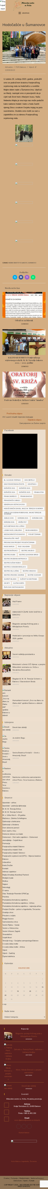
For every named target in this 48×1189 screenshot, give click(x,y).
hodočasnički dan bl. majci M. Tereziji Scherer (23, 508)
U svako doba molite (10, 944)
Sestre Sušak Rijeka (12, 563)
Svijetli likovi (7, 937)
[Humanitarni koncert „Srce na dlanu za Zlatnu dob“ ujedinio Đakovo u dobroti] (6, 703)
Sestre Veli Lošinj (11, 571)
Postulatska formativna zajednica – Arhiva (18, 903)
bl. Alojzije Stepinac (12, 480)
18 (18, 991)
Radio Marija (9, 546)
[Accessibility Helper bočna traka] (3, 3)
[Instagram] (24, 1126)
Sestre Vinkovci (29, 571)
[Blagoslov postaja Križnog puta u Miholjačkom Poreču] (6, 626)
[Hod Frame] (6, 602)
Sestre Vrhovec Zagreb (14, 575)
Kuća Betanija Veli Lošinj (14, 526)
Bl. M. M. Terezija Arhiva (11, 809)
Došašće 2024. (9, 492)
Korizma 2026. (9, 522)
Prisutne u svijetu (8, 916)
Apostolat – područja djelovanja (14, 806)
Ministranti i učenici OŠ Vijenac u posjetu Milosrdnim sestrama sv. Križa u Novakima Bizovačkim (28, 667)
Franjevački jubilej (12, 500)
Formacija (6, 843)
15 (42, 987)
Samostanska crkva (10, 922)
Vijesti (31, 67)
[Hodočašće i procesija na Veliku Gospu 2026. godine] (6, 638)
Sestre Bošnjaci (11, 550)
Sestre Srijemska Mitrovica (15, 559)
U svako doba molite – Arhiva (13, 947)
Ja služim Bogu (18, 738)
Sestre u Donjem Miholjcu (15, 567)
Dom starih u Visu (9, 831)
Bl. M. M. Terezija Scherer (12, 812)
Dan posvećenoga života (14, 484)
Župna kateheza (8, 956)
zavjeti (7, 583)
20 (30, 991)
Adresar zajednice (9, 872)
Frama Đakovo (26, 496)
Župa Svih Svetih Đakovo (14, 587)
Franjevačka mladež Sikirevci (13, 853)
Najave (5, 884)
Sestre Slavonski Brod (28, 555)
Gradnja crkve (7, 912)
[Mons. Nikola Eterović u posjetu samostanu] (8, 1072)
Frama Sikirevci (10, 496)
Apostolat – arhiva (9, 803)
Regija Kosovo (8, 919)
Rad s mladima (24, 546)
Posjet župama (34, 534)
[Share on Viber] (27, 277)
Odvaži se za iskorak (24, 320)
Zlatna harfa (18, 583)
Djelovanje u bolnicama (11, 821)
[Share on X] (15, 277)
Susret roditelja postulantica (23, 654)
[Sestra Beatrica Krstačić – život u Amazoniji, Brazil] (6, 755)
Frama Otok (39, 492)
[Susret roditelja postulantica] (6, 655)
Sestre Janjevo (27, 550)
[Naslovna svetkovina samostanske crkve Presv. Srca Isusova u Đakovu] (6, 779)
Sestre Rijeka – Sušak (10, 925)
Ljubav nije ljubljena (13, 530)
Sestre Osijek (9, 555)
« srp (4, 1004)
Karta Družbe (7, 865)
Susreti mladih (10, 579)
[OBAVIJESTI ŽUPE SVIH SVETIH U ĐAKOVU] (6, 614)
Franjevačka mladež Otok (12, 850)
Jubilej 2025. (9, 518)
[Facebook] (18, 1126)
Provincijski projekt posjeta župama (19, 542)
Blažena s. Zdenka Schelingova (14, 818)
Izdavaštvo (6, 862)
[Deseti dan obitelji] (6, 728)
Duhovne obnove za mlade (12, 834)
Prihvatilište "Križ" (11, 538)
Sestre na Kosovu (37, 1178)
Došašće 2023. (25, 488)
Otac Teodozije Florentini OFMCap (15, 894)
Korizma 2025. (37, 518)
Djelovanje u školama (10, 825)
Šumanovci (32, 263)
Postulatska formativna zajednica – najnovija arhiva (21, 906)
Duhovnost (17, 1181)
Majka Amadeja (32, 530)
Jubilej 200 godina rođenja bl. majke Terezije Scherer (22, 513)
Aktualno (9, 67)
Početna (5, 897)
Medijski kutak (7, 878)
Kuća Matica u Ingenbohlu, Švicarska (24, 1161)
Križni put (22, 522)
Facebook (9, 430)
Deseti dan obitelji (19, 727)
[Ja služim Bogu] (6, 739)
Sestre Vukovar (34, 575)
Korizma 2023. (23, 518)
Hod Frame (17, 601)
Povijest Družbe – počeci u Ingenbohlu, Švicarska (21, 909)
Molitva (5, 881)
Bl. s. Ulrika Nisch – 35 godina (13, 815)
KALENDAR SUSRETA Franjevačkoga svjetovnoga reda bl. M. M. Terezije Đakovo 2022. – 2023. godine (24, 360)
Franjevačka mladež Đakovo (13, 847)
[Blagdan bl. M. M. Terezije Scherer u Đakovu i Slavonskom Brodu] (6, 681)
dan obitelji (29, 480)
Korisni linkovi (24, 1133)
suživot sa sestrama (28, 579)
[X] (29, 1126)
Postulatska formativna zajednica (15, 900)
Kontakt (5, 868)
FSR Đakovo (21, 67)
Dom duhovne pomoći (10, 828)
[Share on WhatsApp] (33, 277)
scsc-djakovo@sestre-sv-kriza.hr (27, 1120)
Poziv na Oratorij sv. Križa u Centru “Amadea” (24, 400)
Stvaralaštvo (7, 934)
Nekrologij (6, 887)
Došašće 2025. (25, 492)
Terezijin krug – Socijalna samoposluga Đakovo (20, 941)
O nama (5, 890)
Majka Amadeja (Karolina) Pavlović (15, 875)
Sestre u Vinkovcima (10, 928)
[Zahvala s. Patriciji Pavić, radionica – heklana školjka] (8, 1052)
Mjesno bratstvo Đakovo (17, 263)
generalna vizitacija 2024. (14, 504)
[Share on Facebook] (21, 277)
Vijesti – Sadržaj (8, 953)
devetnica (32, 484)
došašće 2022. (9, 488)
